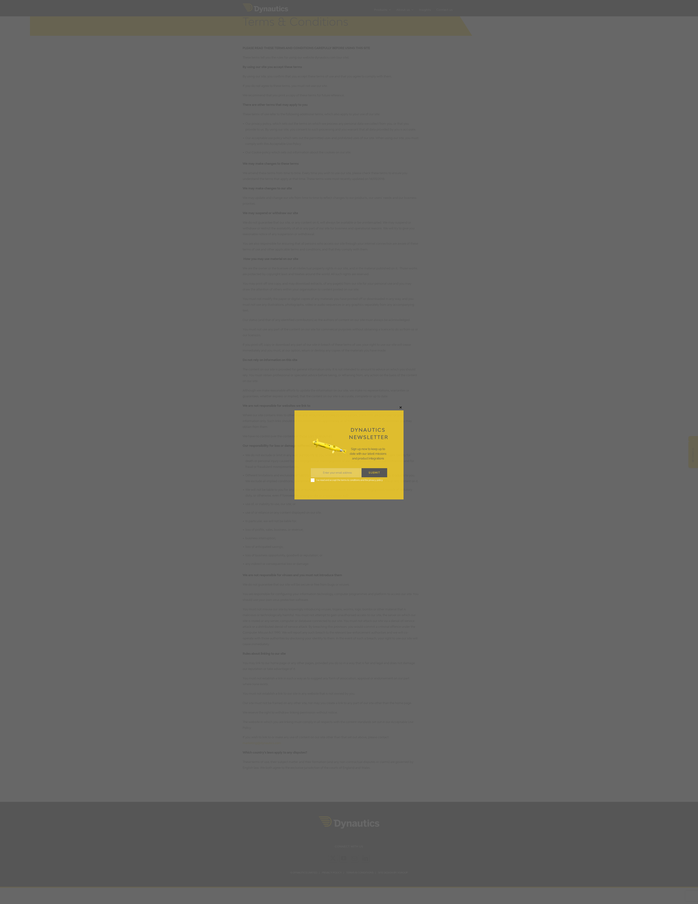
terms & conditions (350, 480)
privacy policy (376, 480)
